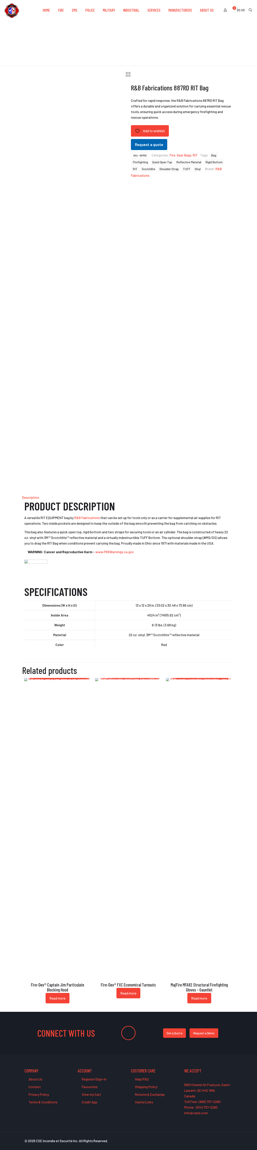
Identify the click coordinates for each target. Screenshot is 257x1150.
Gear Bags (184, 155)
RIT (195, 155)
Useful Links (143, 1102)
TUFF (186, 169)
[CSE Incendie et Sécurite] (11, 10)
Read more (57, 998)
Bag (213, 155)
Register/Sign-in (93, 1079)
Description (30, 497)
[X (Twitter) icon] (214, 1141)
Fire (172, 155)
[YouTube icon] (218, 1141)
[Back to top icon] (238, 1142)
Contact (34, 1087)
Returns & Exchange (149, 1094)
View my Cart (91, 1094)
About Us (35, 1079)
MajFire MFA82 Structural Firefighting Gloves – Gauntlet (199, 987)
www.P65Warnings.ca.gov (114, 552)
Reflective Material (188, 162)
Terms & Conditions (42, 1102)
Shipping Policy (145, 1087)
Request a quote (149, 144)
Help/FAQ (141, 1079)
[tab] (128, 497)
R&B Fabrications (87, 518)
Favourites (89, 1087)
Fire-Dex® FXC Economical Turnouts (128, 984)
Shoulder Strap (169, 169)
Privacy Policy (38, 1094)
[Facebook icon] (210, 1141)
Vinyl (198, 169)
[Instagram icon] (226, 1141)
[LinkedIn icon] (222, 1141)
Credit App (89, 1102)
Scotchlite (148, 169)
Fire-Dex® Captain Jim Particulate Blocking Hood (57, 987)
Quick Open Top (162, 162)
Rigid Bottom (214, 162)
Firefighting (140, 162)
